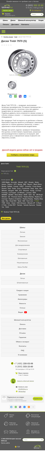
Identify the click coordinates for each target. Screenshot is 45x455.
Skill (23, 201)
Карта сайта (5, 443)
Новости (22, 303)
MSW (25, 195)
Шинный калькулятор (27, 20)
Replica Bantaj (29, 197)
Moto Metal (18, 195)
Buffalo (9, 186)
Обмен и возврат (22, 342)
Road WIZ (13, 201)
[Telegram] (10, 96)
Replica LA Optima (15, 199)
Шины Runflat (22, 267)
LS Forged (12, 192)
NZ (34, 195)
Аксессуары (22, 299)
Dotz (9, 188)
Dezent (4, 188)
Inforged (11, 190)
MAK (34, 192)
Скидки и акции (22, 290)
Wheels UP (31, 203)
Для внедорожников (22, 245)
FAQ (22, 350)
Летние (22, 232)
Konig (32, 190)
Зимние (22, 236)
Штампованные (22, 283)
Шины (5, 20)
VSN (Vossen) (21, 203)
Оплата (6, 24)
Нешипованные (22, 263)
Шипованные (22, 258)
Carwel (15, 186)
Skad (19, 201)
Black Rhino (38, 184)
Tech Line (29, 201)
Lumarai (28, 192)
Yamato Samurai (29, 205)
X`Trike (4, 205)
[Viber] (20, 96)
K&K (16, 190)
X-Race (38, 203)
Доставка (15, 24)
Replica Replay (28, 199)
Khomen (26, 190)
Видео (21, 312)
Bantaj (20, 184)
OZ (9, 197)
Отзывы (22, 333)
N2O (30, 195)
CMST (21, 186)
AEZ (25, 182)
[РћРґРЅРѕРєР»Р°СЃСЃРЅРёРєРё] (29, 407)
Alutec (37, 182)
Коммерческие (22, 254)
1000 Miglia (6, 182)
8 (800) (34, 5)
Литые (22, 278)
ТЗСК (7, 207)
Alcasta (31, 182)
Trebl (37, 201)
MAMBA (4, 195)
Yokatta (38, 205)
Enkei (14, 188)
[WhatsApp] (15, 96)
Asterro (9, 184)
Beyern (29, 184)
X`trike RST (12, 205)
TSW (3, 203)
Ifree (36, 188)
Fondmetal (25, 188)
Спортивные (22, 249)
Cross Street (36, 186)
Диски (12, 20)
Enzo (19, 188)
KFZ (20, 190)
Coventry (28, 186)
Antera (4, 184)
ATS (15, 184)
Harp (32, 188)
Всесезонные (22, 241)
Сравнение (22, 295)
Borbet (4, 186)
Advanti (20, 182)
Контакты (25, 24)
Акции (40, 20)
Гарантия (22, 337)
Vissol (13, 203)
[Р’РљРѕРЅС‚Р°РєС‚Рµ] (25, 96)
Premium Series (16, 197)
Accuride (14, 182)
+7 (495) (23, 363)
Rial (7, 201)
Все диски (6, 218)
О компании (22, 355)
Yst (3, 207)
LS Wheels (21, 192)
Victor (8, 203)
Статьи (22, 308)
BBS (24, 184)
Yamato (19, 205)
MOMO (10, 195)
